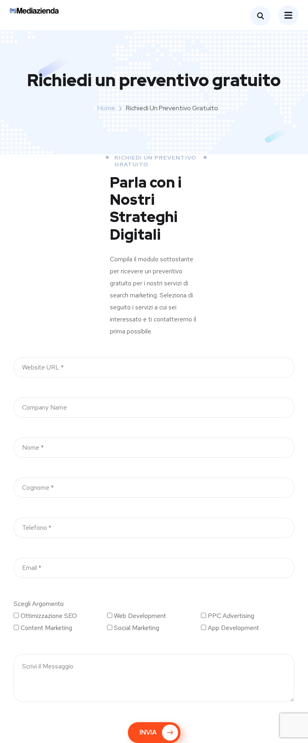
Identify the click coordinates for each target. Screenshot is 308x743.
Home (106, 108)
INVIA (148, 732)
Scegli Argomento (39, 604)
